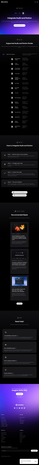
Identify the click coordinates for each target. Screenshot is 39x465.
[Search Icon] (35, 2)
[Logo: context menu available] (4, 2)
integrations (20, 8)
